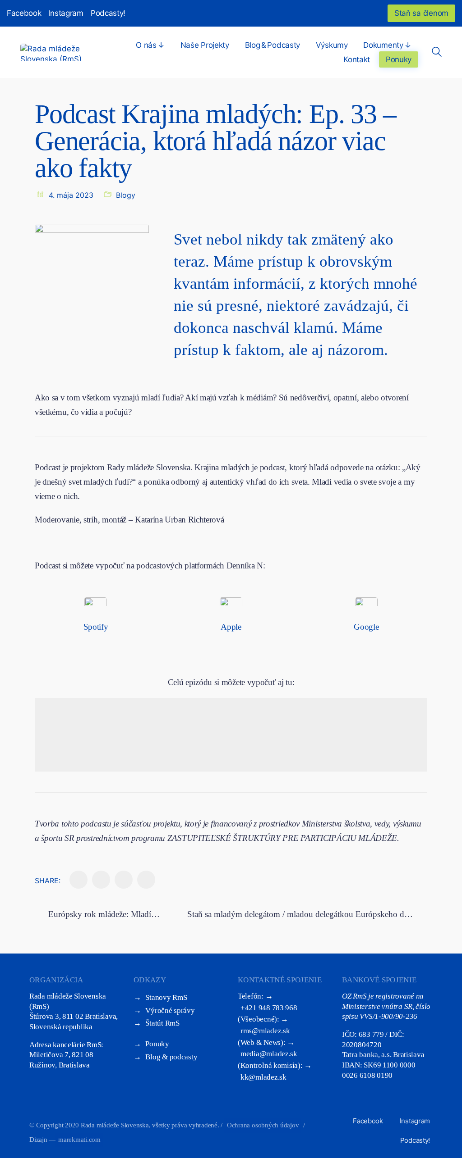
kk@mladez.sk (263, 1077)
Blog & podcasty (171, 1057)
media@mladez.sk (268, 1053)
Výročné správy (169, 1010)
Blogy (125, 195)
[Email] (146, 880)
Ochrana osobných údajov (263, 1125)
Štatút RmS (162, 1023)
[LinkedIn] (101, 880)
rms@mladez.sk (265, 1030)
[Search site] (437, 53)
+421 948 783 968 (268, 1008)
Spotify (95, 626)
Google (366, 626)
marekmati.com (79, 1139)
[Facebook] (78, 880)
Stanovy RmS (166, 997)
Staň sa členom (421, 13)
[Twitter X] (124, 880)
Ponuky (157, 1044)
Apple (231, 626)
